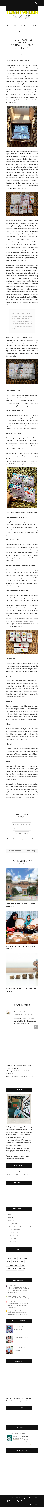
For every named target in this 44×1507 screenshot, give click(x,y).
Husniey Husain (13, 1302)
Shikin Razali (20, 1011)
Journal (20, 839)
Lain (15, 1258)
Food (22, 1261)
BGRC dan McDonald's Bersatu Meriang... (21, 905)
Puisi (23, 1265)
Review (34, 839)
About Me (35, 26)
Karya (15, 26)
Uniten (9, 1271)
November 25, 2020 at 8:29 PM (23, 1014)
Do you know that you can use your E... (21, 990)
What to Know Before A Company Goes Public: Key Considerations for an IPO (18, 1314)
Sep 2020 (13, 1224)
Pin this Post (23, 833)
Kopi (24, 839)
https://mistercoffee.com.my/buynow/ (21, 797)
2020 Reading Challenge (18, 1433)
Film (20, 1258)
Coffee (15, 839)
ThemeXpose (23, 1498)
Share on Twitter (23, 829)
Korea (17, 1265)
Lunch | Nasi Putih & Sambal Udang (18, 1298)
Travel (8, 1261)
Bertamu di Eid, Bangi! (21, 1337)
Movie (25, 1258)
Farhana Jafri (12, 1285)
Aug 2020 (13, 1232)
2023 (9, 1215)
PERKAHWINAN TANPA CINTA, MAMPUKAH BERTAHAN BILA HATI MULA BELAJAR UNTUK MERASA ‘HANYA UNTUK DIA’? (18, 1289)
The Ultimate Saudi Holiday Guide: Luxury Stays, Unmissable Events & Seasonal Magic (18, 1305)
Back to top (32, 1504)
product (29, 839)
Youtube (18, 1174)
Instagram (27, 1174)
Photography (22, 1268)
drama (21, 1271)
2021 (9, 1218)
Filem (24, 26)
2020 (9, 1221)
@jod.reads (23, 1401)
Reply (36, 1026)
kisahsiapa (10, 1265)
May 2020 (13, 1235)
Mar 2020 (13, 1241)
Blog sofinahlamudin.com (16, 1311)
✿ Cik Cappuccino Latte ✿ (16, 1296)
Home (5, 26)
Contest (16, 1255)
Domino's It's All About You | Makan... (20, 947)
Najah (14, 1436)
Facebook (9, 1174)
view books (27, 1443)
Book (14, 1271)
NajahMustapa (10, 1501)
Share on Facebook (22, 824)
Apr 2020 (13, 1238)
